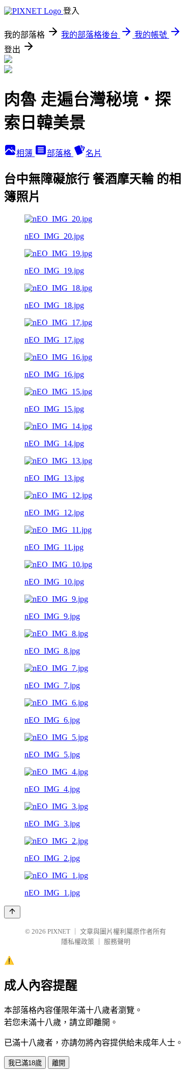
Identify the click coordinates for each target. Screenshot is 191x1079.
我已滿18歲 (25, 1063)
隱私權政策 (77, 941)
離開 (58, 1063)
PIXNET (58, 931)
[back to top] (12, 912)
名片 (94, 153)
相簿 (25, 153)
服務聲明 (117, 941)
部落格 (60, 153)
